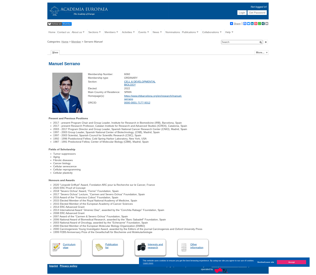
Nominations (172, 32)
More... (260, 52)
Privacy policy (68, 265)
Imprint (53, 265)
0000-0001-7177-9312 (137, 102)
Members (110, 32)
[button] (260, 42)
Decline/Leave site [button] (265, 262)
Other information (196, 246)
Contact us (63, 32)
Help (228, 32)
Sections (93, 32)
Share (237, 23)
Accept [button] (291, 262)
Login (242, 12)
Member (76, 41)
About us (77, 32)
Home (51, 32)
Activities (127, 32)
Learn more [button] (148, 263)
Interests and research (155, 246)
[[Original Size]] (67, 111)
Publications (189, 32)
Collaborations (210, 32)
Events (142, 32)
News (156, 32)
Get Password (257, 12)
